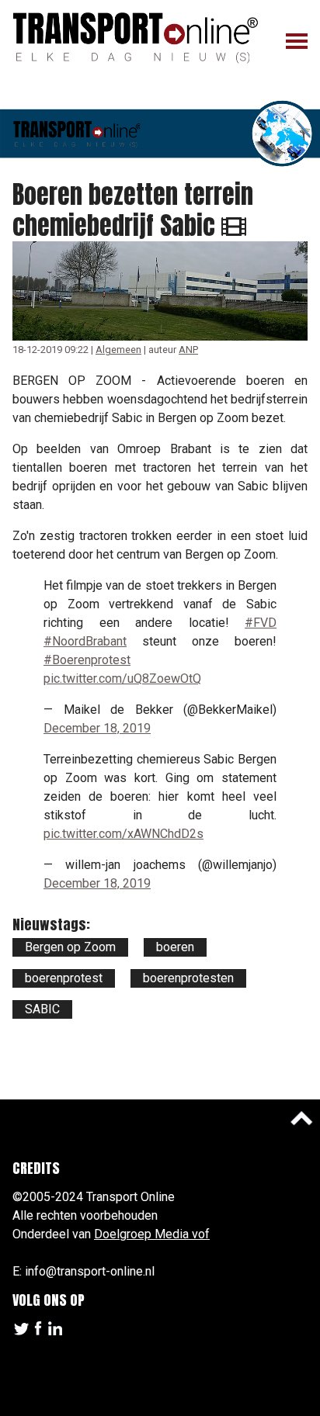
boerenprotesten (188, 978)
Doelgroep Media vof (152, 1234)
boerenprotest (64, 978)
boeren (175, 947)
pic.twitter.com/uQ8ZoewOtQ (122, 678)
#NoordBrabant (85, 641)
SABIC (42, 1009)
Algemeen (118, 349)
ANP (188, 349)
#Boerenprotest (86, 660)
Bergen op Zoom (70, 947)
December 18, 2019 (97, 728)
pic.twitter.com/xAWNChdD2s (123, 833)
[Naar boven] (301, 1118)
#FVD (261, 622)
